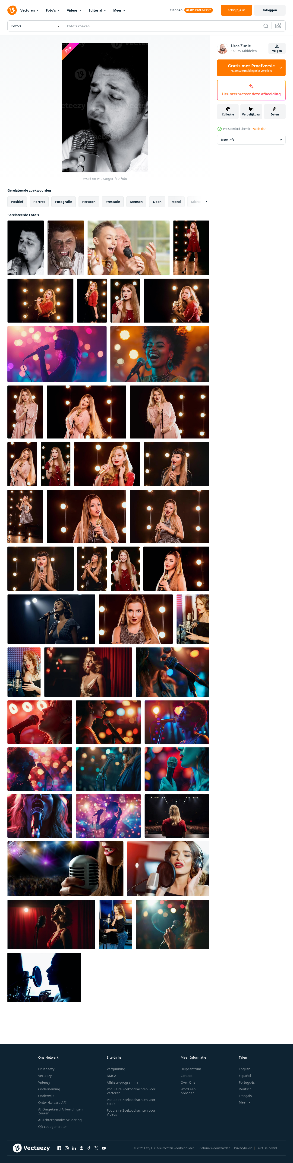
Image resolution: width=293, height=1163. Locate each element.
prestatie (113, 201)
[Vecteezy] (12, 10)
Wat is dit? (258, 129)
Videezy (44, 1082)
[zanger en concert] (65, 868)
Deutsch (245, 1089)
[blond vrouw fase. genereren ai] (177, 816)
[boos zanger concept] (65, 248)
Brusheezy (46, 1069)
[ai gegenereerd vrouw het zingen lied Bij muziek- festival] (159, 354)
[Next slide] (202, 201)
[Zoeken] (266, 26)
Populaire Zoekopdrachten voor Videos (131, 1112)
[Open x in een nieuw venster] (96, 1148)
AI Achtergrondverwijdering (60, 1120)
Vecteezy (45, 1075)
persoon (88, 201)
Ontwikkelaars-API (52, 1102)
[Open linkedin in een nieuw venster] (74, 1148)
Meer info (227, 140)
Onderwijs (46, 1096)
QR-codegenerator (52, 1126)
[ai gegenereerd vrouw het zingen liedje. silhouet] (57, 354)
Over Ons (188, 1082)
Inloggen (270, 10)
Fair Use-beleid (266, 1148)
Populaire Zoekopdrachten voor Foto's (131, 1102)
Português (247, 1082)
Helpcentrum (191, 1069)
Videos (72, 10)
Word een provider (188, 1091)
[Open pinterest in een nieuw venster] (81, 1148)
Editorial (95, 10)
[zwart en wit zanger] (25, 248)
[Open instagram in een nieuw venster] (67, 1148)
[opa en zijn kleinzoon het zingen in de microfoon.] (129, 248)
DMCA (111, 1075)
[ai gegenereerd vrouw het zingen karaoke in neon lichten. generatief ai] (39, 722)
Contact (186, 1075)
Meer (117, 10)
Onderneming (49, 1089)
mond (176, 201)
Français (245, 1096)
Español (245, 1075)
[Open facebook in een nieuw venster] (59, 1148)
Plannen (176, 10)
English (244, 1069)
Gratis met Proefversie (251, 68)
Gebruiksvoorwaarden (214, 1148)
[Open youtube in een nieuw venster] (104, 1148)
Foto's (51, 10)
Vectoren (27, 10)
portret (39, 201)
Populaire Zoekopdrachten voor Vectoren (131, 1091)
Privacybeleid (243, 1148)
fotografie (63, 201)
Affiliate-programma (122, 1082)
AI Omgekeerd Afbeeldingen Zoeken (60, 1111)
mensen (136, 201)
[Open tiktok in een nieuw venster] (89, 1148)
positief (17, 201)
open (157, 201)
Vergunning (116, 1069)
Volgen (277, 51)
